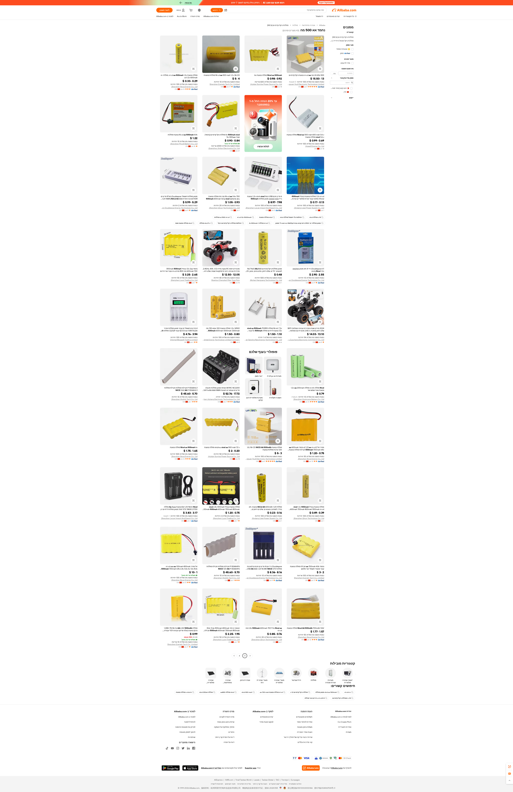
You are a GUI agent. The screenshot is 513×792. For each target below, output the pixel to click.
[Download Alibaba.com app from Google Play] (171, 768)
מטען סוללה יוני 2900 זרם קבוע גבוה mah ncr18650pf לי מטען (298, 223)
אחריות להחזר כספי (304, 722)
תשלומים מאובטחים (304, 717)
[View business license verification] (280, 788)
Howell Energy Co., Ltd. (314, 146)
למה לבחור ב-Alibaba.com (341, 717)
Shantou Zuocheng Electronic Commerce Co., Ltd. (305, 340)
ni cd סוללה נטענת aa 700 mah (271, 692)
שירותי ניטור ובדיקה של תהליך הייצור (298, 737)
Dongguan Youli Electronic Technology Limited (305, 84)
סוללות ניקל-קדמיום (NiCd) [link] (277, 25)
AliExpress (218, 780)
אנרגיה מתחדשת (308, 25)
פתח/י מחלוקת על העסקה (224, 727)
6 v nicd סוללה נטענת (184, 692)
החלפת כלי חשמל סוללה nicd (291, 217)
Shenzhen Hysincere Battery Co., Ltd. (308, 399)
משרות (348, 732)
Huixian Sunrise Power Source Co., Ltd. (266, 84)
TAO (277, 780)
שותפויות (191, 737)
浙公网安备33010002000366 (300, 788)
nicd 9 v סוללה (204, 223)
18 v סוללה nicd (315, 217)
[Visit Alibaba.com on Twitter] (183, 748)
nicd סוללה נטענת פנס (183, 223)
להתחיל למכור (189, 722)
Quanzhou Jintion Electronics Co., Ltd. (224, 148)
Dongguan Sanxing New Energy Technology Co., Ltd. (263, 340)
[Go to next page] (234, 655)
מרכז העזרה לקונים (226, 717)
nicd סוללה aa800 (227, 692)
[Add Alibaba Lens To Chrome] (311, 768)
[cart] (191, 10)
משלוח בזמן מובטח (304, 727)
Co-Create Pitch (344, 722)
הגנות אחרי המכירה (304, 732)
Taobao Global (267, 780)
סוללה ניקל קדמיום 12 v (299, 692)
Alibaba (322, 25)
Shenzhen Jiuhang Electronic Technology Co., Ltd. (221, 399)
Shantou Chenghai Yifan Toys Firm (225, 280)
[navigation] (341, 340)
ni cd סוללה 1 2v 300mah (258, 223)
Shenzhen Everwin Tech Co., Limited (225, 84)
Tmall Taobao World (243, 780)
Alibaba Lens (336, 768)
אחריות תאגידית (344, 727)
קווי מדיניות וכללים (305, 742)
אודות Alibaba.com (343, 711)
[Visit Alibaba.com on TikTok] (167, 748)
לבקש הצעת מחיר (266, 722)
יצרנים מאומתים (266, 717)
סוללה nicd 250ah (206, 692)
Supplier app (250, 768)
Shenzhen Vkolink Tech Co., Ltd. (184, 399)
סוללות (295, 25)
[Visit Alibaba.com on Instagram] (177, 748)
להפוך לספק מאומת (187, 732)
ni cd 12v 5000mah (244, 217)
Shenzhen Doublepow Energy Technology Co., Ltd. (178, 208)
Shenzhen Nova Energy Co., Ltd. (184, 87)
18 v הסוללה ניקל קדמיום (341, 698)
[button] (225, 10)
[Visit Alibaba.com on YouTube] (172, 748)
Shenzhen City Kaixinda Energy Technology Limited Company (221, 340)
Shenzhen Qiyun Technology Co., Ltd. (224, 208)
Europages (295, 780)
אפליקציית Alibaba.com (211, 768)
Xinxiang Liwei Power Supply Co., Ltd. (309, 208)
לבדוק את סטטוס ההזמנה (185, 727)
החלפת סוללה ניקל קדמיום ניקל (229, 223)
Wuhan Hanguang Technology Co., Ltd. (266, 280)
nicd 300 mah (247, 692)
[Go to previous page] (250, 655)
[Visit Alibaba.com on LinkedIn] (188, 748)
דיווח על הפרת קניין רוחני (224, 737)
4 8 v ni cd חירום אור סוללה (315, 698)
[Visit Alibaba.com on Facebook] (193, 748)
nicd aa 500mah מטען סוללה (326, 692)
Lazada (256, 780)
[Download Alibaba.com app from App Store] (190, 768)
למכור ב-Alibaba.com (186, 717)
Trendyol (285, 780)
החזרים (231, 732)
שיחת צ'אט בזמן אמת (225, 722)
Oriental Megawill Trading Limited (183, 340)
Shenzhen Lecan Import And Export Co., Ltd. (263, 208)
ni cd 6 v (348, 692)
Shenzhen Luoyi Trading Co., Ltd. (184, 280)
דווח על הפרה (229, 742)
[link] (509, 766)
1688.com (229, 780)
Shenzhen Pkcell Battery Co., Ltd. (183, 144)
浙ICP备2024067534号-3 (324, 788)
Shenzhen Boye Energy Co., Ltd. (311, 459)
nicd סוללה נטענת (265, 217)
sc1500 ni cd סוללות (221, 217)
